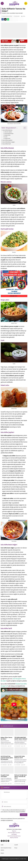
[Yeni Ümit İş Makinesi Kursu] (14, 296)
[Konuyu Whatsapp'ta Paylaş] (8, 19)
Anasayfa (4, 13)
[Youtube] (6, 841)
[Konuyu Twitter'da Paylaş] (5, 19)
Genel (8, 13)
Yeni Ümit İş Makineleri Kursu (14, 836)
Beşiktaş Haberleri (14, 837)
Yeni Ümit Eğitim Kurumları (14, 832)
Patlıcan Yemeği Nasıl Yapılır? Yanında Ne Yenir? (20, 776)
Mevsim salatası (8, 131)
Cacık (6, 136)
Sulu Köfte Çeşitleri (8, 140)
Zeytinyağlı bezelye (9, 133)
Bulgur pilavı (7, 135)
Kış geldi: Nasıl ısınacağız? (5, 775)
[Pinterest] (8, 841)
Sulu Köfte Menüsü (7, 130)
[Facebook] (2, 841)
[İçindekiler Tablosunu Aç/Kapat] (24, 128)
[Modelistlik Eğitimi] (14, 42)
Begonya (14, 831)
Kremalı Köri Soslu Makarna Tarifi (19, 756)
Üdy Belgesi (14, 834)
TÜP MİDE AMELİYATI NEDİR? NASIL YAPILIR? (20, 738)
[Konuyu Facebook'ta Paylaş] (2, 19)
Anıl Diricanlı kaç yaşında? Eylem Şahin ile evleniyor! (7, 757)
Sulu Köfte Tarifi (7, 144)
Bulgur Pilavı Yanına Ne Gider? (6, 738)
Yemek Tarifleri (9, 16)
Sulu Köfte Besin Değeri (9, 142)
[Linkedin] (4, 841)
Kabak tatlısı (7, 138)
